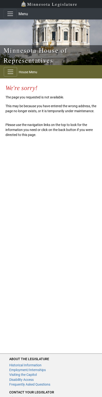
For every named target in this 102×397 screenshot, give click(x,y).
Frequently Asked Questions (29, 384)
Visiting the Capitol (23, 375)
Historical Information (25, 365)
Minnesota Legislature (52, 4)
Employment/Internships (27, 370)
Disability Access (21, 380)
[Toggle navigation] (10, 14)
